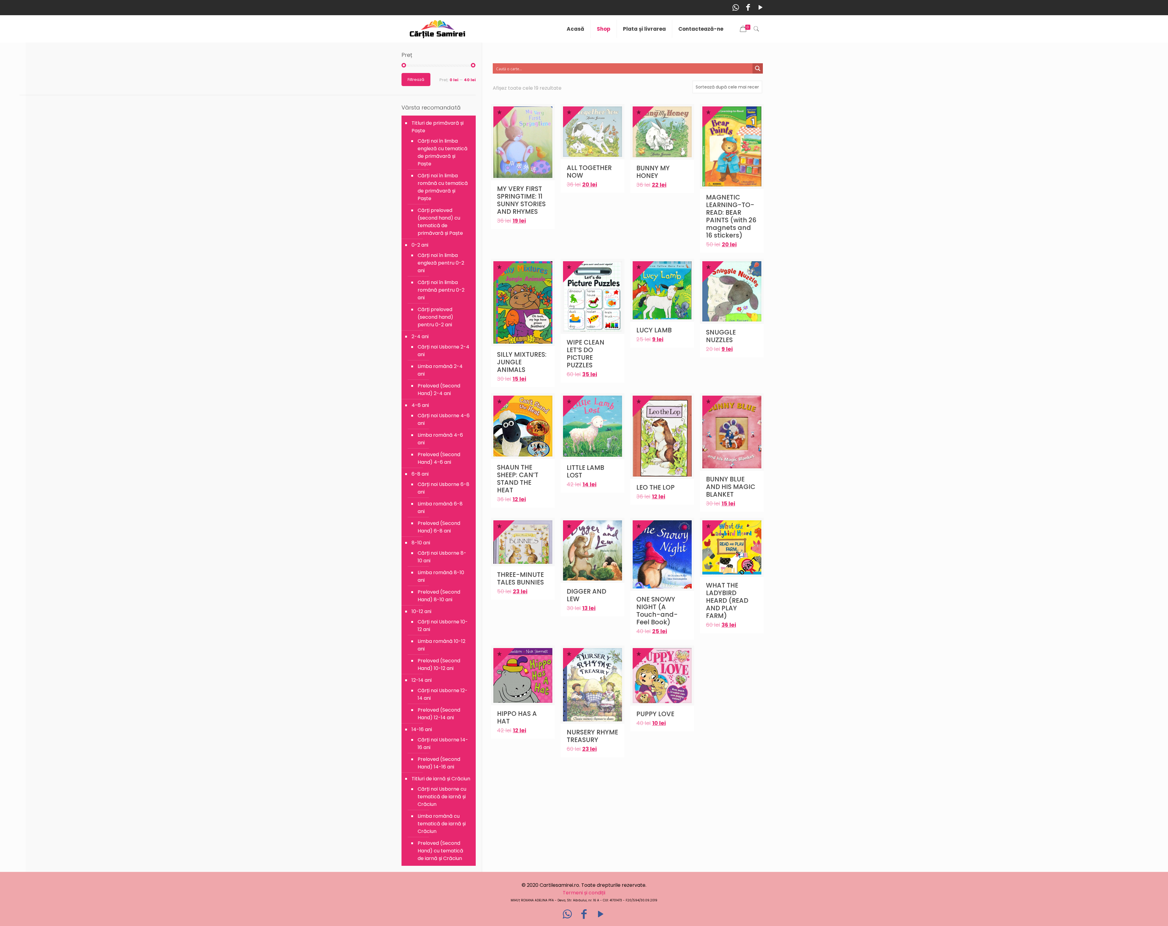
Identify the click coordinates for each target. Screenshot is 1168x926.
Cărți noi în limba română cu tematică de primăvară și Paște (443, 187)
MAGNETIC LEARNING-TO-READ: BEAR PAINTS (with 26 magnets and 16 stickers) (731, 216)
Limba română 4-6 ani (440, 439)
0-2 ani (420, 244)
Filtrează (416, 79)
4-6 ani (420, 405)
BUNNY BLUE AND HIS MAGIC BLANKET (730, 487)
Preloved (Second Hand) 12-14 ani (439, 713)
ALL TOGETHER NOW (589, 171)
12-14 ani (422, 680)
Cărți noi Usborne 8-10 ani (442, 557)
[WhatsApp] (735, 7)
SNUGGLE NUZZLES (721, 336)
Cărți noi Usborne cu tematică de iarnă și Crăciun (442, 797)
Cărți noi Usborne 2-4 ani (443, 350)
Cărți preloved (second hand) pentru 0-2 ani (435, 317)
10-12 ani (421, 611)
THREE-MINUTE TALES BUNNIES (520, 578)
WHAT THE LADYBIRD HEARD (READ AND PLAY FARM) (727, 600)
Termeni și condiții (584, 892)
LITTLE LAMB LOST (585, 471)
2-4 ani (420, 336)
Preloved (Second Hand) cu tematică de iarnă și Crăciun (440, 851)
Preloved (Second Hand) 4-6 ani (439, 458)
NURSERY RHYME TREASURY (592, 736)
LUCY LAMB (654, 330)
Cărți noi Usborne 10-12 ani (443, 625)
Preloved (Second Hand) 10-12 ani (439, 664)
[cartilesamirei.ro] (437, 29)
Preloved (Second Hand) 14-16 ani (439, 763)
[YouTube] (760, 7)
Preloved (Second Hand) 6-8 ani (439, 527)
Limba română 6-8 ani (440, 507)
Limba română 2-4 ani (440, 370)
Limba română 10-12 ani (441, 645)
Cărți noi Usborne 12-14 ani (443, 694)
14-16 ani (422, 729)
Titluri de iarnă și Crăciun (441, 778)
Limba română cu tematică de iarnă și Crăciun (442, 824)
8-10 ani (421, 542)
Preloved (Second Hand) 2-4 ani (439, 389)
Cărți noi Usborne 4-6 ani (444, 419)
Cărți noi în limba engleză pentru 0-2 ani (441, 263)
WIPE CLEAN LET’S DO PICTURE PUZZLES (585, 353)
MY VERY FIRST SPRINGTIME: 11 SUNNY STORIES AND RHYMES (521, 200)
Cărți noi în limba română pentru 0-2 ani (441, 290)
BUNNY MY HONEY (653, 172)
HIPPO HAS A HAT (517, 717)
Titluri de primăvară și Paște (438, 127)
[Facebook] (748, 7)
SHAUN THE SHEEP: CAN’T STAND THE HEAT (517, 478)
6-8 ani (420, 473)
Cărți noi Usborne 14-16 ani (443, 743)
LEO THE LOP (655, 487)
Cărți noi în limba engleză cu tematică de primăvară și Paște (443, 152)
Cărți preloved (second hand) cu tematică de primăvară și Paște (440, 222)
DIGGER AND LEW (586, 595)
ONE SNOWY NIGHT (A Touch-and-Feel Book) (657, 610)
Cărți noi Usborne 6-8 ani (443, 488)
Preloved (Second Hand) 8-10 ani (439, 595)
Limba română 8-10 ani (441, 576)
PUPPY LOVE (655, 713)
